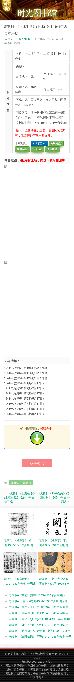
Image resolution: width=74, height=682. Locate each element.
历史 (10, 39)
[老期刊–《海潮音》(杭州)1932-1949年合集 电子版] (20, 523)
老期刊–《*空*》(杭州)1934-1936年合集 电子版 (38, 601)
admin (26, 39)
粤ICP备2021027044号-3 (37, 661)
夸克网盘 (51, 149)
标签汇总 (26, 654)
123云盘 (36, 149)
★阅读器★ (38, 143)
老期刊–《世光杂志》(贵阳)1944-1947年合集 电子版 (54, 497)
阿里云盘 (21, 149)
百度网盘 (55, 143)
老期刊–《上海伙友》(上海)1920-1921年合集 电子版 (20, 497)
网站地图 (40, 654)
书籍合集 (46, 428)
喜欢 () (39, 463)
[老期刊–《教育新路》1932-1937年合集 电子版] (20, 562)
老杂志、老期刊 (21, 483)
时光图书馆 (12, 654)
